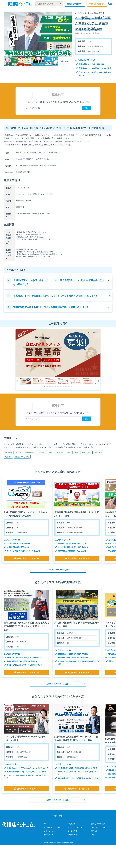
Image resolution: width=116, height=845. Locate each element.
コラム (93, 835)
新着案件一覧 (49, 835)
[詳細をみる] (26, 494)
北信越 (76, 452)
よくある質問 (72, 831)
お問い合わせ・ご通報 (98, 827)
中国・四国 (98, 452)
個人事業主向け (30, 452)
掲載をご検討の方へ (75, 4)
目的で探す (8, 452)
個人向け (42, 452)
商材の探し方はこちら (97, 4)
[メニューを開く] (4, 4)
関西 (89, 452)
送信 (86, 108)
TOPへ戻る (58, 816)
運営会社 (94, 831)
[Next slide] (98, 381)
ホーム (46, 824)
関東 (68, 452)
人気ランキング (49, 831)
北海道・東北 (59, 452)
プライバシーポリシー (75, 827)
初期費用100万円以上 (22, 457)
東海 (83, 452)
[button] (25, 381)
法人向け (19, 452)
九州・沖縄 (8, 457)
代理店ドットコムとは (52, 827)
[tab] (44, 386)
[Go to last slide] (17, 381)
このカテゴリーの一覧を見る (58, 570)
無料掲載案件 (72, 835)
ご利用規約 (72, 824)
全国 (50, 452)
